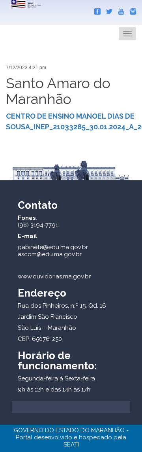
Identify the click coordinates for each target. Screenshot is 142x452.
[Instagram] (131, 9)
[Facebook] (95, 9)
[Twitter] (107, 9)
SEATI (71, 444)
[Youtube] (119, 9)
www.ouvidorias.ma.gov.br (54, 276)
